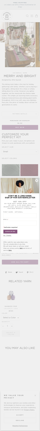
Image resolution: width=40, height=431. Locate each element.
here (21, 248)
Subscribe (10, 231)
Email (6, 219)
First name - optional (13, 212)
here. (10, 250)
